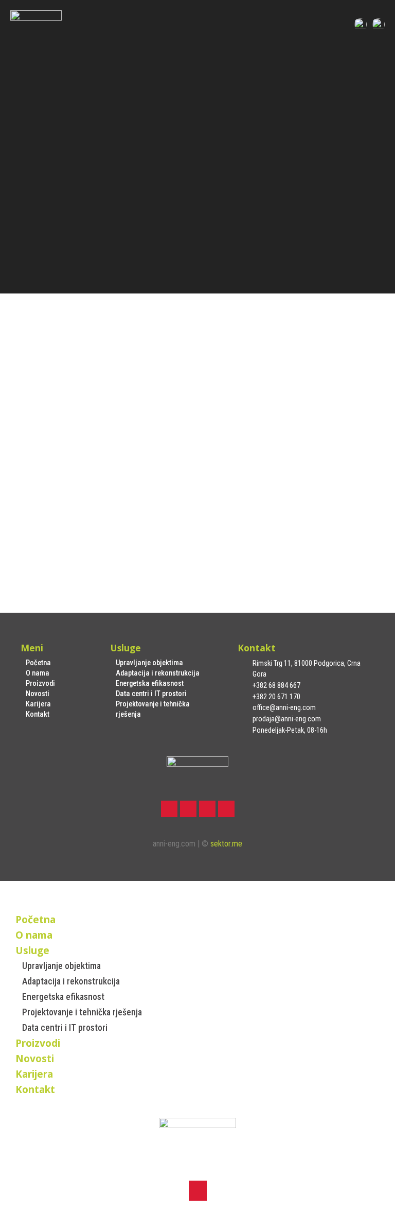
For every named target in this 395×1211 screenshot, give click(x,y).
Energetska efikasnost (150, 683)
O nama (37, 673)
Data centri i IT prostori (151, 693)
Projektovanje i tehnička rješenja (153, 709)
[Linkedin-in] (207, 809)
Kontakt (37, 714)
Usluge (32, 950)
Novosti (37, 693)
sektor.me (226, 844)
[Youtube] (226, 809)
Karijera (38, 704)
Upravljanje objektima (149, 663)
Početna (38, 663)
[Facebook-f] (169, 809)
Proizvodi (40, 683)
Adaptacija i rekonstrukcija (158, 673)
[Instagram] (188, 809)
